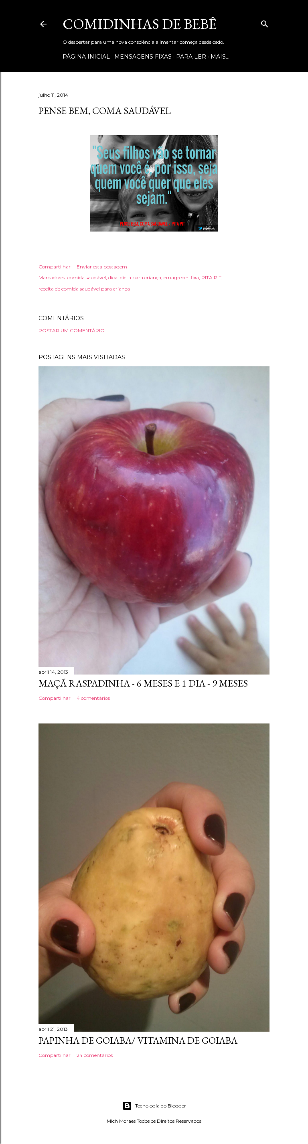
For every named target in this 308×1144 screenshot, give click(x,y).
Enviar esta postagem (102, 267)
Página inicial (86, 56)
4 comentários (93, 698)
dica (113, 277)
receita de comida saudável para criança (84, 289)
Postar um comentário (71, 330)
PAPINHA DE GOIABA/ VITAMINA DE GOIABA (137, 1040)
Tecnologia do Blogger (160, 1106)
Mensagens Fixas (143, 56)
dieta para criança (140, 277)
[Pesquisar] (265, 22)
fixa (195, 277)
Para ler (191, 56)
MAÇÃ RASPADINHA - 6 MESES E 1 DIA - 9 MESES (143, 683)
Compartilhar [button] (54, 267)
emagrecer (176, 277)
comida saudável (86, 277)
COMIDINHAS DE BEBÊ (140, 23)
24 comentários (95, 1055)
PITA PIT (211, 277)
